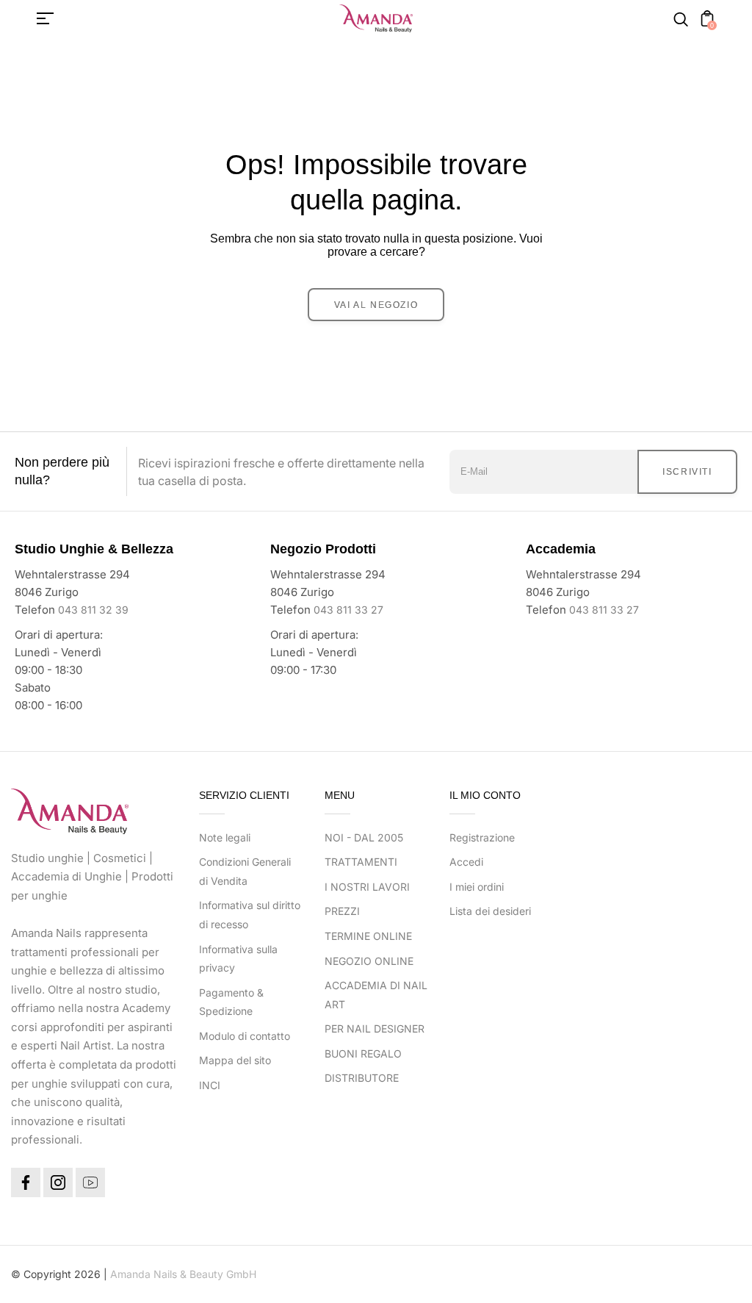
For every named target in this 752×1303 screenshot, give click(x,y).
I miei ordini (476, 886)
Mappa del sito (235, 1060)
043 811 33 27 (348, 609)
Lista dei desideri (490, 911)
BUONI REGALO (363, 1053)
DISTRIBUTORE (362, 1078)
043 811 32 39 (93, 609)
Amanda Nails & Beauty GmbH (183, 1274)
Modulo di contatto (244, 1036)
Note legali (224, 837)
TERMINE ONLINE (368, 936)
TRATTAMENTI (361, 861)
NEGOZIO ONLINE (369, 961)
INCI (209, 1085)
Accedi (466, 861)
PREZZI (342, 911)
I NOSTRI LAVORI (367, 886)
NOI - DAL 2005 (364, 837)
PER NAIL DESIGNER (374, 1028)
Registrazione (482, 837)
